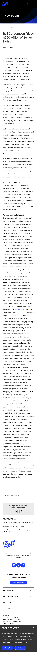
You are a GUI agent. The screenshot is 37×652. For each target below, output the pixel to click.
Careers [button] (7, 609)
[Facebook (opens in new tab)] (23, 565)
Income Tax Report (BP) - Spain (11, 618)
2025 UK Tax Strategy (9, 616)
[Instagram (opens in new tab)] (14, 565)
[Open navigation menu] (33, 4)
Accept (7, 648)
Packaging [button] (8, 590)
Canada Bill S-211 (8, 623)
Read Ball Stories (18, 582)
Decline (20, 648)
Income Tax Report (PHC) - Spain (12, 619)
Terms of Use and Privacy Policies (12, 621)
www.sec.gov (19, 309)
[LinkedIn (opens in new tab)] (18, 565)
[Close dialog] (33, 627)
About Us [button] (8, 603)
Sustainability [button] (10, 597)
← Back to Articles (9, 28)
